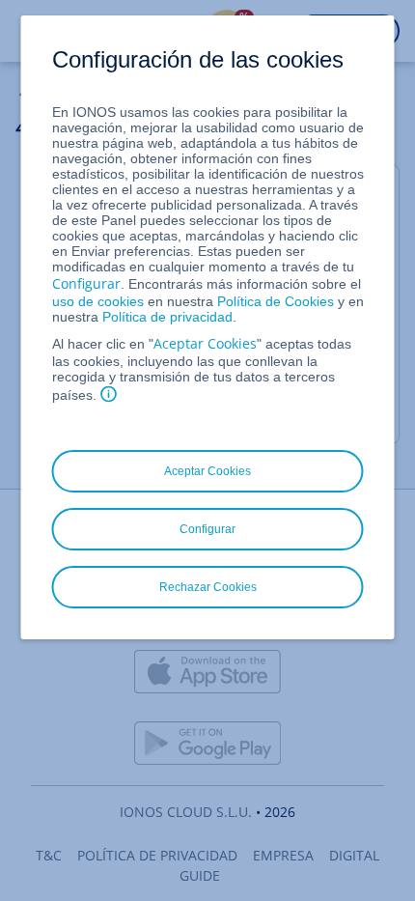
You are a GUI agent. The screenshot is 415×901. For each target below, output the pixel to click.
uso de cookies (98, 301)
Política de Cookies (275, 301)
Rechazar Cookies (208, 587)
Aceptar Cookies (205, 343)
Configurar (86, 283)
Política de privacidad (167, 316)
